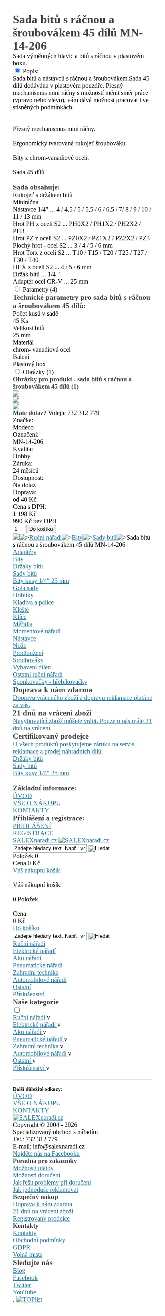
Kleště (21, 609)
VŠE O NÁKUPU (37, 803)
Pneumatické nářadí (37, 965)
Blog (19, 1270)
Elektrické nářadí (34, 950)
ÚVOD (22, 795)
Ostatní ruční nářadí (37, 674)
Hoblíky (23, 595)
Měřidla (22, 624)
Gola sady (25, 587)
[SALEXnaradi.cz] (38, 1117)
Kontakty (24, 1232)
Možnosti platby (33, 1168)
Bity (77, 537)
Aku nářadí (27, 958)
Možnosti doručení (36, 1175)
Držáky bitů (28, 566)
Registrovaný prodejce (41, 1218)
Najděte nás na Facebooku (46, 1153)
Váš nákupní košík (36, 870)
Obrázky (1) (38, 372)
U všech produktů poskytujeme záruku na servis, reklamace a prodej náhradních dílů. (74, 748)
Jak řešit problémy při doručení (52, 1182)
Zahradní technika (35, 972)
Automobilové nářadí (39, 979)
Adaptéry (24, 551)
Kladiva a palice (33, 602)
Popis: (30, 71)
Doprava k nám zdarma (42, 1204)
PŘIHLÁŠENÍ (32, 825)
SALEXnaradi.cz (35, 840)
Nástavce (24, 638)
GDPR (21, 1247)
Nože (19, 645)
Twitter (22, 1285)
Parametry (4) (40, 289)
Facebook (25, 1277)
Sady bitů (105, 537)
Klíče (19, 616)
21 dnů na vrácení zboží (43, 1211)
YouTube (24, 1292)
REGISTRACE (33, 833)
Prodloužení (28, 652)
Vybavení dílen (32, 667)
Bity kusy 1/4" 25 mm (41, 580)
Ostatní (22, 986)
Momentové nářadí (36, 631)
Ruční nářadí (45, 537)
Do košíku (26, 928)
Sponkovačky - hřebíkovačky (50, 681)
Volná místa (27, 1254)
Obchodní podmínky (39, 1240)
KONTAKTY (31, 810)
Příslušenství (28, 994)
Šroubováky (28, 660)
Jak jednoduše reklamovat (45, 1189)
